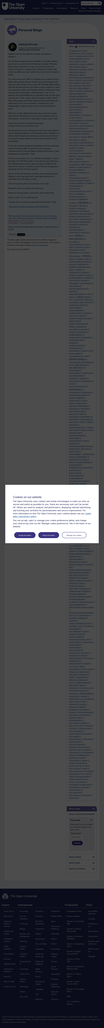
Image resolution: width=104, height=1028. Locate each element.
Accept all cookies (25, 535)
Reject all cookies (49, 535)
